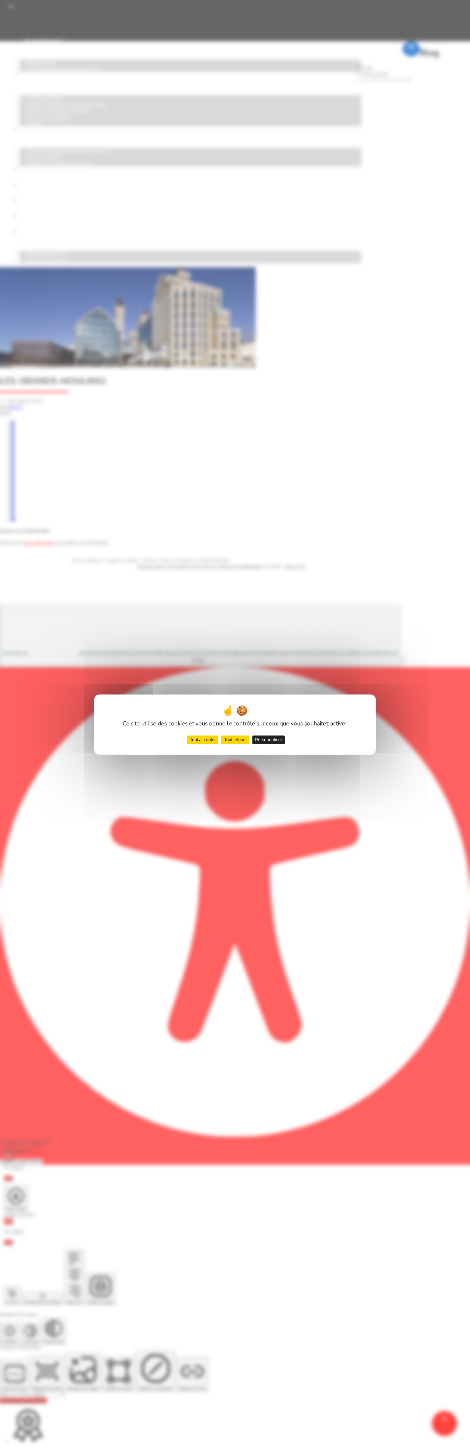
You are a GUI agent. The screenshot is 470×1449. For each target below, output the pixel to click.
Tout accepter (203, 739)
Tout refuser (235, 739)
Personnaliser (268, 739)
